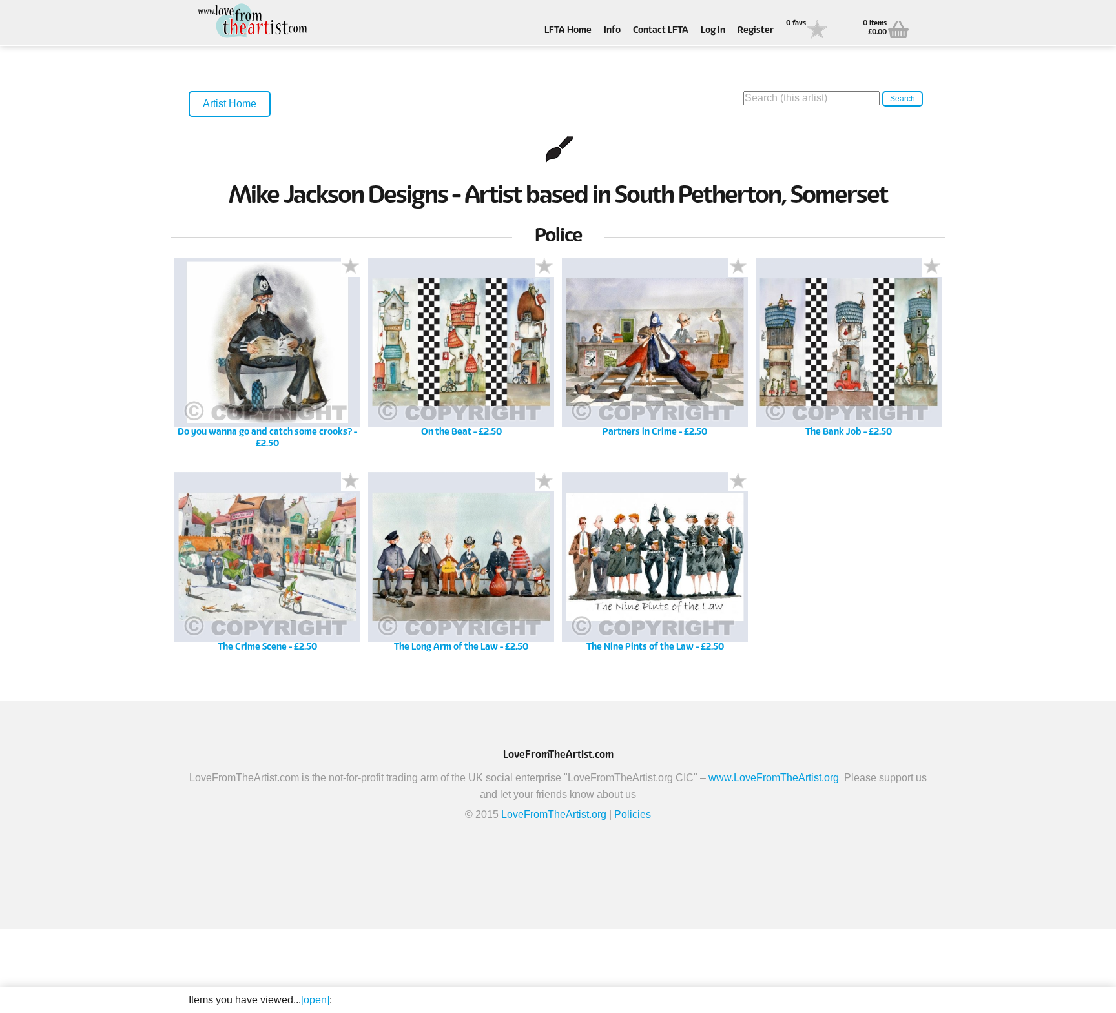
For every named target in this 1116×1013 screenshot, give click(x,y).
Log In (713, 31)
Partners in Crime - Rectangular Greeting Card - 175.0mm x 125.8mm (654, 357)
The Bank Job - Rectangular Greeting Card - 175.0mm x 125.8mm (848, 357)
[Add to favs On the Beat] (544, 267)
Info (612, 31)
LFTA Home (568, 31)
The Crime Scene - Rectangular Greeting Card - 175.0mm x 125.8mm (267, 571)
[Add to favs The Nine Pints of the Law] (738, 481)
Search (902, 98)
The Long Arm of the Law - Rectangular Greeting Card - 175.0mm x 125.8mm (461, 571)
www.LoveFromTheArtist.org (773, 777)
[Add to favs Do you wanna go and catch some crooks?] (350, 267)
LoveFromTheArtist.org (553, 814)
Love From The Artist (253, 21)
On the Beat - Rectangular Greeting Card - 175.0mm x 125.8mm (461, 357)
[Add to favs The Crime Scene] (350, 481)
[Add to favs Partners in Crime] (738, 267)
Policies (632, 814)
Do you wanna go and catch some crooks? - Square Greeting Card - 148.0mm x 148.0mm (267, 357)
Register (756, 31)
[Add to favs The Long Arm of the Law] (544, 481)
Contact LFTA (660, 31)
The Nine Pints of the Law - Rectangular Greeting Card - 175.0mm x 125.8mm (655, 571)
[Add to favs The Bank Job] (932, 267)
